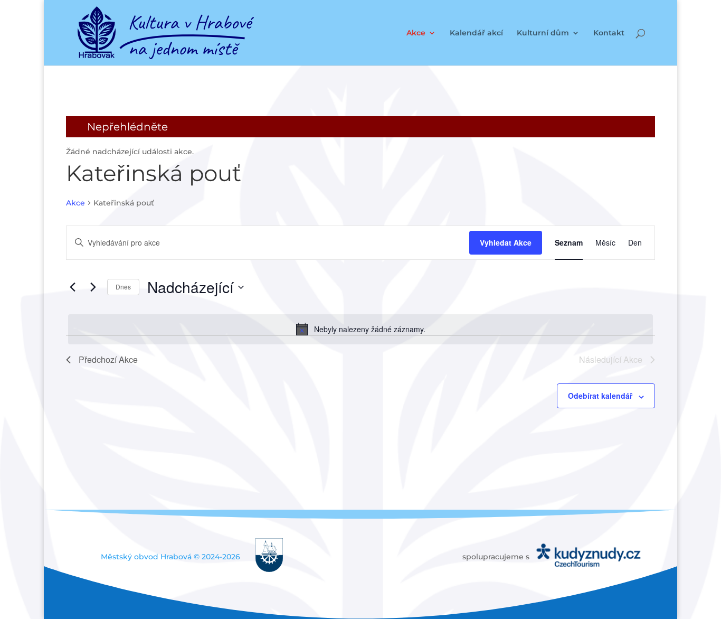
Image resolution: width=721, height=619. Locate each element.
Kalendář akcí (476, 33)
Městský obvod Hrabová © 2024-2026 (170, 556)
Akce (415, 33)
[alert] (360, 329)
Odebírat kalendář (600, 395)
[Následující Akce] (93, 287)
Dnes (123, 286)
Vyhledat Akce (506, 242)
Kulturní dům (543, 33)
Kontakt (608, 33)
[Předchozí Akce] (72, 287)
